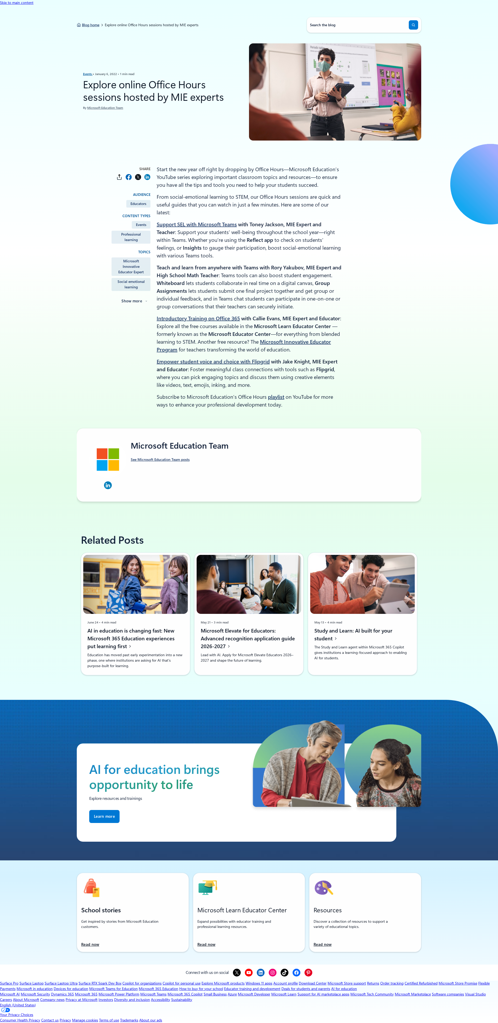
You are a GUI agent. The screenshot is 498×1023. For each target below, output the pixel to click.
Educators (138, 204)
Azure (232, 994)
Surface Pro (9, 983)
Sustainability (181, 1000)
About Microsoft (26, 1000)
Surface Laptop (31, 983)
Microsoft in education (35, 989)
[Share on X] (138, 177)
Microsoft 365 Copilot (185, 994)
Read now (90, 944)
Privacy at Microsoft (82, 1000)
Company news (52, 1000)
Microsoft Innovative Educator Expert (131, 266)
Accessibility (160, 1000)
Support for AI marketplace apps (323, 994)
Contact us (50, 1020)
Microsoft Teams (153, 994)
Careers (6, 1000)
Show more (131, 301)
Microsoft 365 (86, 994)
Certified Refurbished (421, 983)
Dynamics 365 (62, 994)
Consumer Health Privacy (20, 1020)
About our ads (150, 1020)
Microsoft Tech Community (372, 994)
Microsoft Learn (283, 994)
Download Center (313, 983)
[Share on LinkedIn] (147, 177)
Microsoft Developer (254, 994)
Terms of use (109, 1020)
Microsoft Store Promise (458, 983)
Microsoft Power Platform (119, 994)
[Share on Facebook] (129, 177)
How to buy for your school (201, 989)
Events (88, 74)
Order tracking (392, 983)
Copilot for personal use (181, 983)
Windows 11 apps (259, 983)
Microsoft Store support (347, 983)
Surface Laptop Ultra (61, 983)
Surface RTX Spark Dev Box (100, 983)
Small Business (215, 994)
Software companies (448, 994)
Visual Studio (475, 994)
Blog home (90, 25)
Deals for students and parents (305, 989)
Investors (106, 1000)
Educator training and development (252, 989)
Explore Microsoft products (223, 983)
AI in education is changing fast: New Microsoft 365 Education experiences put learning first (131, 638)
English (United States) (18, 1005)
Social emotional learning (131, 284)
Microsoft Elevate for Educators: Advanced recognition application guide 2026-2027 (248, 638)
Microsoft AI (10, 994)
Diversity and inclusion (132, 1000)
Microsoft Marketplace (413, 994)
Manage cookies (85, 1020)
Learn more (104, 816)
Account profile (285, 983)
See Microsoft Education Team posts (160, 459)
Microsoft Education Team (105, 108)
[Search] (413, 25)
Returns (373, 983)
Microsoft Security (35, 994)
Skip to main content (16, 3)
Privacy (65, 1020)
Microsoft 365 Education (158, 989)
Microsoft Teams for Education (113, 989)
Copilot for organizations (142, 983)
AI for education (344, 989)
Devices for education (71, 989)
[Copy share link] (119, 177)
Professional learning (131, 237)
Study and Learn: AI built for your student (353, 634)
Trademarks (129, 1020)
